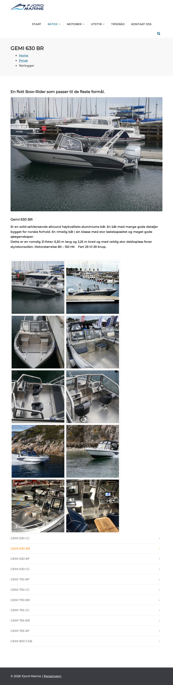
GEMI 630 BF (20, 559)
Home (23, 55)
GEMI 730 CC (20, 590)
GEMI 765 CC (20, 610)
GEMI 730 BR (20, 600)
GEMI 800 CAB (21, 641)
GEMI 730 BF (20, 579)
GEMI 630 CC (20, 569)
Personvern (52, 676)
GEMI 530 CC (20, 538)
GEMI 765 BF (20, 631)
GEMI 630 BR (20, 548)
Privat (23, 60)
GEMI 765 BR (20, 620)
